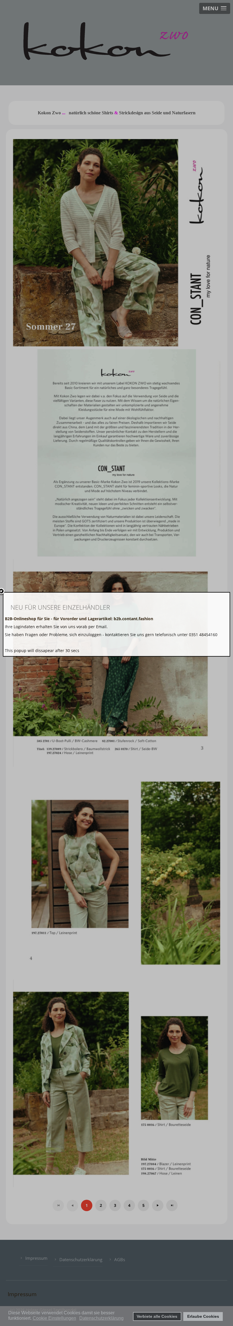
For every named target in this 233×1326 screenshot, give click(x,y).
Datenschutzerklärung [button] (101, 1318)
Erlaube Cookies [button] (203, 1316)
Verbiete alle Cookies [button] (157, 1316)
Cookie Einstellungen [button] (54, 1318)
